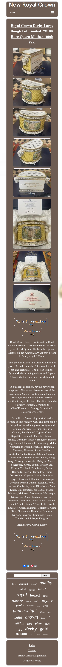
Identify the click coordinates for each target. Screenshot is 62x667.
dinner (28, 602)
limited (21, 589)
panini (20, 605)
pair (36, 601)
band (45, 617)
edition (19, 623)
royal (21, 594)
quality (46, 582)
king (14, 584)
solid (18, 617)
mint (32, 634)
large (49, 612)
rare (29, 623)
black (42, 612)
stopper (17, 601)
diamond (23, 584)
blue (47, 623)
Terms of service (32, 660)
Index (32, 645)
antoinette (21, 633)
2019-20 (32, 590)
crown (31, 617)
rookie (19, 630)
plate (38, 623)
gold (44, 628)
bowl (38, 634)
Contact (32, 650)
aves (45, 606)
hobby (30, 605)
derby (31, 628)
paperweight (25, 610)
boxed (35, 595)
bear (38, 606)
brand (34, 584)
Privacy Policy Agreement (32, 655)
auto (45, 595)
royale (47, 600)
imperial (45, 634)
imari (43, 588)
